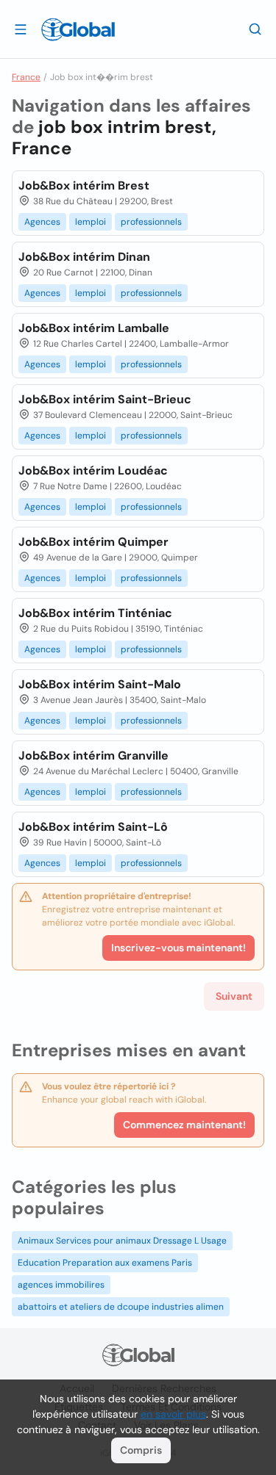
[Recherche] (255, 28)
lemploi (90, 222)
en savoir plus (173, 1414)
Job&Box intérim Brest (83, 185)
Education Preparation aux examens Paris (105, 1263)
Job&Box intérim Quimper (93, 541)
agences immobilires (61, 1285)
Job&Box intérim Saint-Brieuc (104, 399)
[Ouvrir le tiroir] (20, 28)
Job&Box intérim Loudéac (93, 470)
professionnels (151, 222)
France (26, 77)
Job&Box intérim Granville (93, 755)
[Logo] (78, 29)
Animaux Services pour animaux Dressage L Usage (122, 1241)
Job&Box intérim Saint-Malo (99, 684)
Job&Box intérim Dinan (84, 256)
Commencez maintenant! (184, 1124)
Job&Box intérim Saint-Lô (93, 826)
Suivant (234, 996)
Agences (42, 222)
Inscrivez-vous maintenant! (178, 947)
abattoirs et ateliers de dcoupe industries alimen (121, 1307)
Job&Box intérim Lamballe (93, 328)
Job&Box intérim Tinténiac (95, 613)
